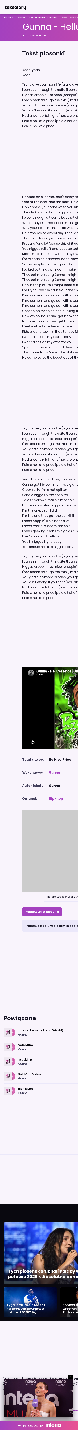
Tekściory (19, 17)
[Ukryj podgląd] (70, 1377)
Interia (7, 17)
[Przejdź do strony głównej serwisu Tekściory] (15, 7)
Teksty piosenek (37, 17)
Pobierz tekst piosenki (42, 912)
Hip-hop (53, 17)
